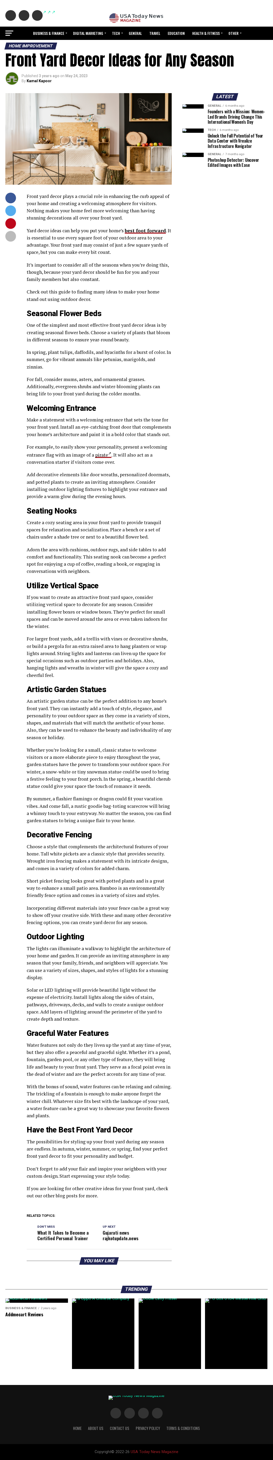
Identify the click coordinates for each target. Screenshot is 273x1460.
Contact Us (119, 1428)
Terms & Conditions (183, 1428)
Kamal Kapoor (39, 81)
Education (176, 33)
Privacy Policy (148, 1428)
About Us (95, 1428)
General (135, 33)
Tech (116, 33)
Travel (154, 33)
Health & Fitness (206, 33)
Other (233, 33)
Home (77, 1428)
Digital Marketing (88, 33)
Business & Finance (48, 33)
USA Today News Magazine (154, 1452)
